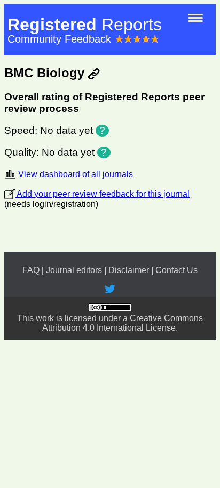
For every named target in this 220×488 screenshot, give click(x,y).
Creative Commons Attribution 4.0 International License (122, 323)
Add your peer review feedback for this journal (102, 193)
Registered (84, 24)
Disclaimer (128, 270)
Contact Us (176, 270)
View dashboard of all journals (74, 174)
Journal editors (74, 270)
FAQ (31, 270)
